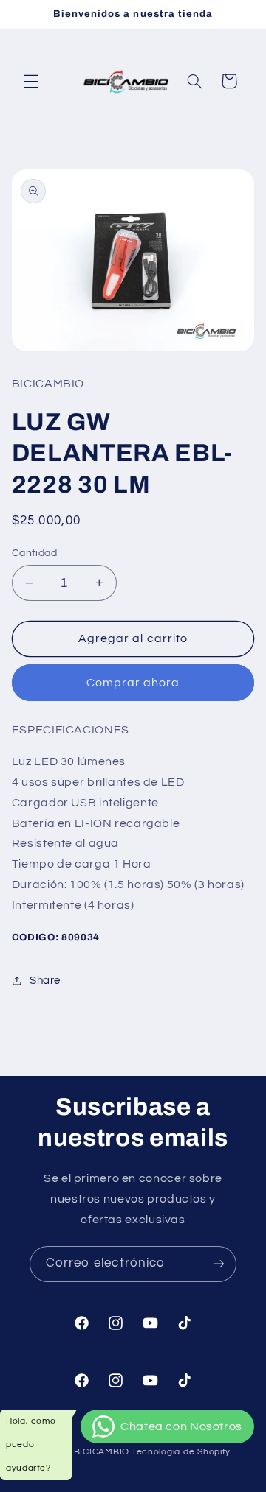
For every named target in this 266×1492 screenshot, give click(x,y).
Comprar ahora (133, 683)
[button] (31, 81)
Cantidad (34, 553)
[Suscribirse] (219, 1264)
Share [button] (45, 980)
